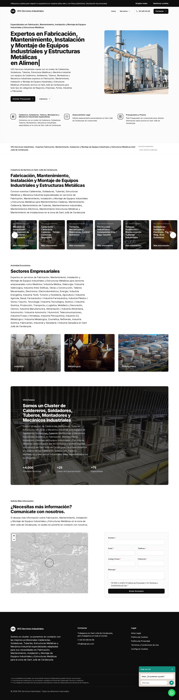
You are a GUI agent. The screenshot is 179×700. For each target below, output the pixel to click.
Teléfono (142, 548)
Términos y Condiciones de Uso (145, 645)
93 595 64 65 (144, 11)
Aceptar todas (141, 3)
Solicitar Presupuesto (22, 99)
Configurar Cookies (139, 649)
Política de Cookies (139, 637)
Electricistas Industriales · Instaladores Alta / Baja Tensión (107, 231)
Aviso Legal (136, 633)
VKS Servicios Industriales (30, 11)
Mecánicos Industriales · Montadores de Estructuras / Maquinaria (21, 232)
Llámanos (43, 99)
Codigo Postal (114, 559)
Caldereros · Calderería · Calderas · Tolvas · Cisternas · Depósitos (51, 232)
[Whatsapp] (171, 692)
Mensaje (112, 569)
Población (142, 559)
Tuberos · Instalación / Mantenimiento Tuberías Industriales (133, 232)
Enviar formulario (136, 591)
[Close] (172, 669)
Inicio (113, 11)
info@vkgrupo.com (86, 644)
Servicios (124, 11)
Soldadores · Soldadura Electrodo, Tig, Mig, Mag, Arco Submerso (163, 232)
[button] (173, 235)
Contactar (159, 11)
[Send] (171, 683)
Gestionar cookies (160, 3)
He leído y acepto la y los (134, 584)
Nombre (112, 538)
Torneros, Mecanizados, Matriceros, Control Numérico (79, 231)
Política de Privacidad (136, 583)
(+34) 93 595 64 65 (86, 640)
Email (111, 548)
